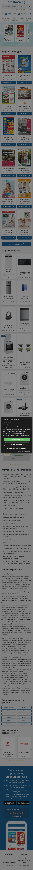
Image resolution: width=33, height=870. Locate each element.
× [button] (29, 419)
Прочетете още (24, 435)
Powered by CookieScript (23, 451)
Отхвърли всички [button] (17, 444)
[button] (16, 448)
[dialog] (16, 435)
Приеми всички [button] (17, 439)
